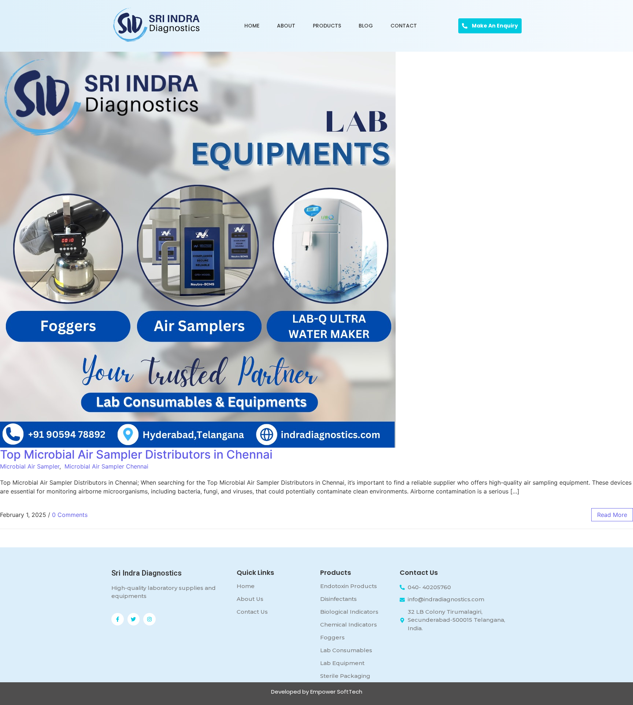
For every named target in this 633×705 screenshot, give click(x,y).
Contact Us (252, 611)
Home (251, 25)
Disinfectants (338, 598)
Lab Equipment (342, 663)
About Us (250, 598)
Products (327, 25)
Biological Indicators (349, 611)
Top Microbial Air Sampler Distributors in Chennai (136, 454)
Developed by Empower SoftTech (316, 691)
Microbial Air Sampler (29, 466)
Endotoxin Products (348, 586)
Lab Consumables (346, 650)
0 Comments (70, 514)
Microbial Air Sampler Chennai (106, 466)
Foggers (332, 637)
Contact (403, 25)
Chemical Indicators (348, 624)
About (286, 25)
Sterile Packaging (345, 675)
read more (612, 514)
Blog (366, 25)
